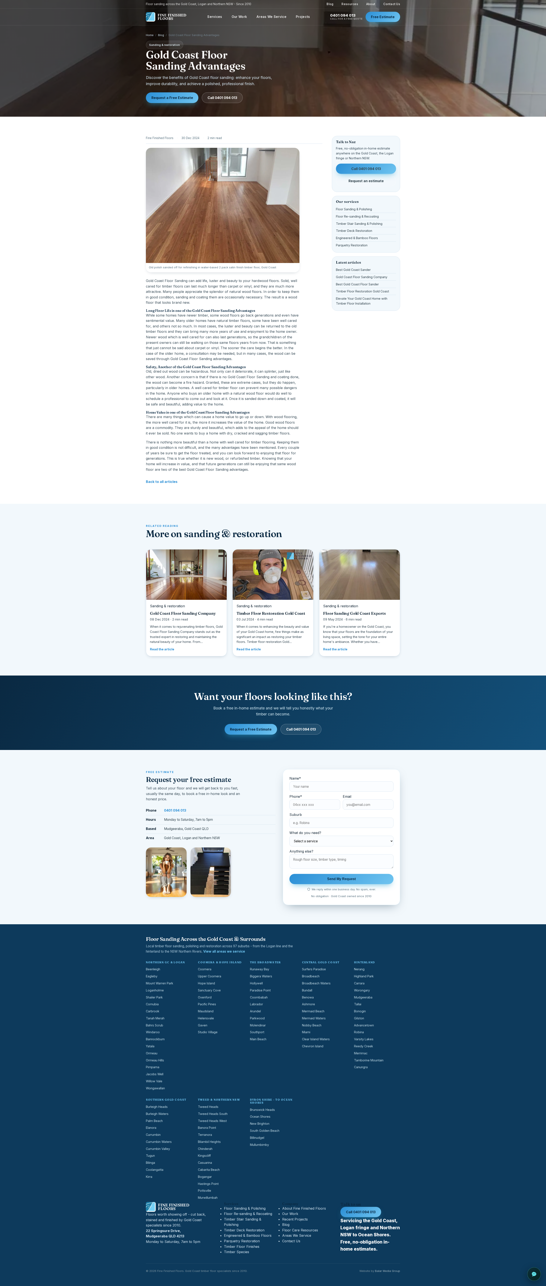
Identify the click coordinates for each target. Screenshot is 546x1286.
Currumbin (153, 1134)
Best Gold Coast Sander (353, 270)
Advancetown (364, 1025)
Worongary (362, 990)
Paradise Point (260, 990)
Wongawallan (155, 1088)
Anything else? (301, 851)
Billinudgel (257, 1137)
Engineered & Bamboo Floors (357, 238)
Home (150, 35)
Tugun (150, 1155)
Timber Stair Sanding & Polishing (359, 223)
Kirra (149, 1176)
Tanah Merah (155, 1018)
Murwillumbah (208, 1197)
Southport (257, 1032)
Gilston (359, 1018)
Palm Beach (154, 1121)
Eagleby (151, 976)
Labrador (256, 1004)
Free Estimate (383, 17)
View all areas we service (224, 951)
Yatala (150, 1046)
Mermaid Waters (314, 1018)
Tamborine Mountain (368, 1060)
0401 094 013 (346, 16)
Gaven (202, 1025)
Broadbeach (310, 976)
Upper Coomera (209, 976)
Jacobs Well (154, 1074)
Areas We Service (271, 17)
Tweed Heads (208, 1107)
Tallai (357, 1004)
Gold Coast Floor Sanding (166, 281)
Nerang (359, 969)
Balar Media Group (387, 1271)
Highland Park (364, 976)
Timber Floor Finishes (241, 1246)
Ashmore (308, 1004)
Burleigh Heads (157, 1107)
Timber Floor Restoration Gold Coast (362, 291)
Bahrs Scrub (154, 1025)
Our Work (239, 17)
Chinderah (205, 1149)
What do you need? (305, 833)
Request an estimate (366, 181)
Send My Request (341, 879)
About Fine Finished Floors (304, 1208)
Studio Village (208, 1032)
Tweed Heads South (213, 1114)
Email (347, 796)
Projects (303, 17)
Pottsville (204, 1190)
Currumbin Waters (159, 1142)
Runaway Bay (259, 969)
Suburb (295, 814)
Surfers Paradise (314, 969)
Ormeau (151, 1053)
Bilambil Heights (209, 1142)
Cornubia (152, 1004)
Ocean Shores (260, 1116)
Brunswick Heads (262, 1110)
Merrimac (360, 1053)
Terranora (205, 1134)
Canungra (361, 1067)
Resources (349, 4)
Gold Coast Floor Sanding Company (361, 277)
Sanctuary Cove (209, 990)
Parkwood (257, 1018)
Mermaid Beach (313, 1011)
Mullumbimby (259, 1145)
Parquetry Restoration (351, 245)
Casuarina (205, 1162)
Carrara (359, 983)
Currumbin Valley (158, 1149)
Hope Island (206, 983)
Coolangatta (154, 1169)
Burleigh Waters (157, 1114)
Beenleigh (153, 969)
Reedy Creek (363, 1046)
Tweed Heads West (212, 1121)
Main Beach (258, 1039)
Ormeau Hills (155, 1060)
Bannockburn (155, 1039)
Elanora (151, 1127)
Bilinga (150, 1162)
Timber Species (236, 1252)
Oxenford (205, 997)
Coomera (204, 969)
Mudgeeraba (363, 997)
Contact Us (391, 4)
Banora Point (207, 1127)
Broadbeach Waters (316, 983)
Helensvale (206, 1018)
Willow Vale (154, 1081)
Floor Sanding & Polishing (354, 209)
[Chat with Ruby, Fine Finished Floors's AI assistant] (534, 1274)
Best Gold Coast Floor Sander (357, 284)
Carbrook (152, 1011)
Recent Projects (295, 1219)
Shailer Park (154, 997)
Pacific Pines (207, 1004)
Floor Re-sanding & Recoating (357, 216)
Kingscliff (204, 1155)
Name (295, 778)
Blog (330, 4)
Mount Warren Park (159, 983)
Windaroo (153, 1032)
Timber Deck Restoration (354, 230)
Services (214, 17)
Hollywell (256, 983)
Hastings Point (208, 1184)
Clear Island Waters (316, 1039)
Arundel (255, 1011)
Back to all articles (161, 482)
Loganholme (155, 990)
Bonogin (360, 1011)
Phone (295, 796)
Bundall (307, 990)
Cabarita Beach (209, 1169)
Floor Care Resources (300, 1230)
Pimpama (152, 1067)
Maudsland (205, 1011)
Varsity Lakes (363, 1039)
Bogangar (205, 1176)
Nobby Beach (311, 1025)
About (370, 4)
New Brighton (259, 1123)
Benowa (308, 997)
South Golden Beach (264, 1130)
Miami (306, 1032)
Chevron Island (312, 1046)
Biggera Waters (261, 976)
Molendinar (258, 1025)
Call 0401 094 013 (222, 98)
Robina (359, 1032)
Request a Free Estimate (172, 98)
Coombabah (259, 997)
